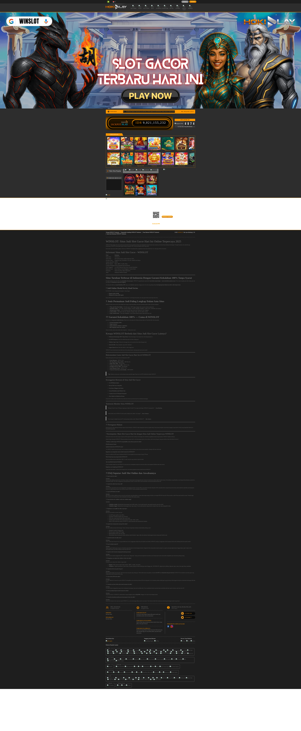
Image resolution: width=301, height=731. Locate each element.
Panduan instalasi (167, 216)
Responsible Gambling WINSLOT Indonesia (131, 232)
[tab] (126, 170)
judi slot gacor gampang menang (133, 244)
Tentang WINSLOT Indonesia (112, 232)
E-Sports (178, 8)
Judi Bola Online (114, 308)
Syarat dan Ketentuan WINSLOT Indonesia (116, 234)
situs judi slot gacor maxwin (119, 449)
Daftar (193, 1)
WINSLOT (180, 232)
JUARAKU (124, 260)
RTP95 (116, 262)
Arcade (171, 8)
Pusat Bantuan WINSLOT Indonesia (151, 232)
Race (152, 8)
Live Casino (146, 8)
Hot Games (133, 8)
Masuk (185, 1)
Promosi (190, 8)
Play (125, 124)
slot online (109, 487)
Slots (139, 8)
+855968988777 (188, 617)
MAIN (114, 143)
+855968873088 (188, 613)
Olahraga (158, 8)
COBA (130, 177)
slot (108, 480)
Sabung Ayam (184, 9)
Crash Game (165, 8)
